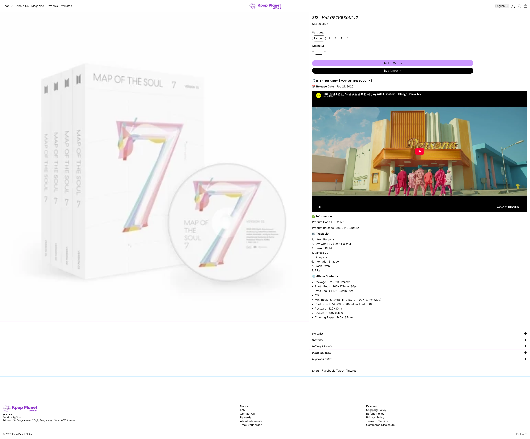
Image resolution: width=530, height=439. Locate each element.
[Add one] (324, 51)
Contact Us (247, 413)
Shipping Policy (376, 410)
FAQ (242, 410)
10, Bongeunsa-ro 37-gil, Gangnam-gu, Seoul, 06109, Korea (44, 420)
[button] (525, 6)
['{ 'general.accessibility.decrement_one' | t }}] (313, 51)
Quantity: (318, 45)
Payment (372, 406)
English (520, 434)
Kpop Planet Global (22, 434)
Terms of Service (377, 421)
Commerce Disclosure (380, 425)
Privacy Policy (375, 417)
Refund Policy (375, 413)
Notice (244, 406)
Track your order (251, 425)
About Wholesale (251, 421)
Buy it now (391, 70)
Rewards (245, 417)
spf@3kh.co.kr (18, 417)
